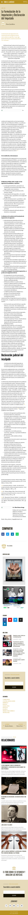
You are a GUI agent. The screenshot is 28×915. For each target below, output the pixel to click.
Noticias (5, 707)
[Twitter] (15, 620)
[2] (2, 491)
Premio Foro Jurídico (9, 711)
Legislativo (6, 706)
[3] (2, 497)
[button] (2, 2)
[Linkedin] (5, 624)
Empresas (5, 702)
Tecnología (6, 712)
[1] (2, 485)
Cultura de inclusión (9, 701)
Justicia (5, 704)
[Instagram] (21, 620)
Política (5, 709)
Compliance (6, 699)
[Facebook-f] (5, 620)
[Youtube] (10, 620)
